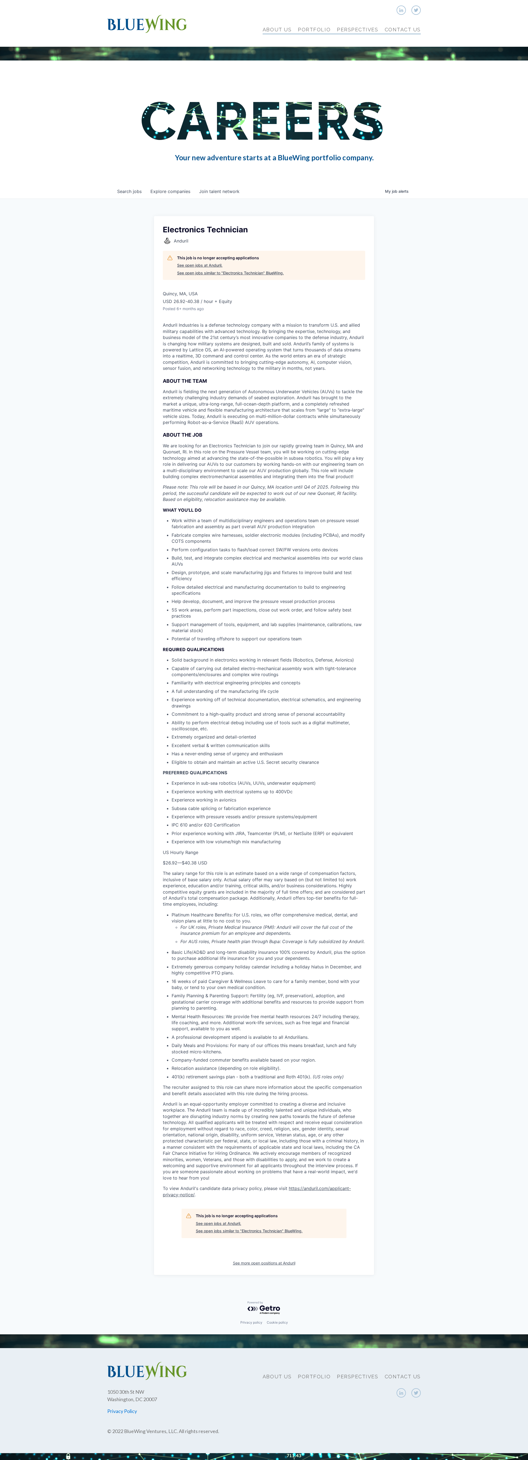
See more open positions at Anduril (264, 1263)
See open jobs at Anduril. (199, 265)
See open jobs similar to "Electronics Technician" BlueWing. (230, 273)
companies (170, 191)
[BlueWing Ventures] (147, 23)
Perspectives (357, 29)
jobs (129, 191)
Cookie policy (277, 1322)
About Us (277, 29)
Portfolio (314, 29)
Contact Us (403, 29)
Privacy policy (251, 1322)
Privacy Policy (122, 1411)
